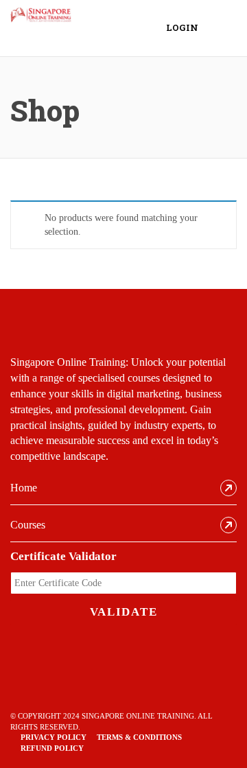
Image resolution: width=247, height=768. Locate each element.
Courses (27, 525)
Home (23, 487)
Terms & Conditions (139, 737)
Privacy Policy (53, 737)
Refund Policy (52, 748)
